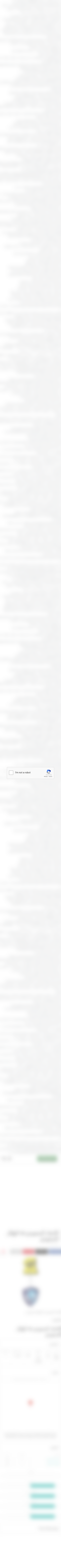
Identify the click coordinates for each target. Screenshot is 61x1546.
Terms (50, 776)
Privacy (46, 776)
